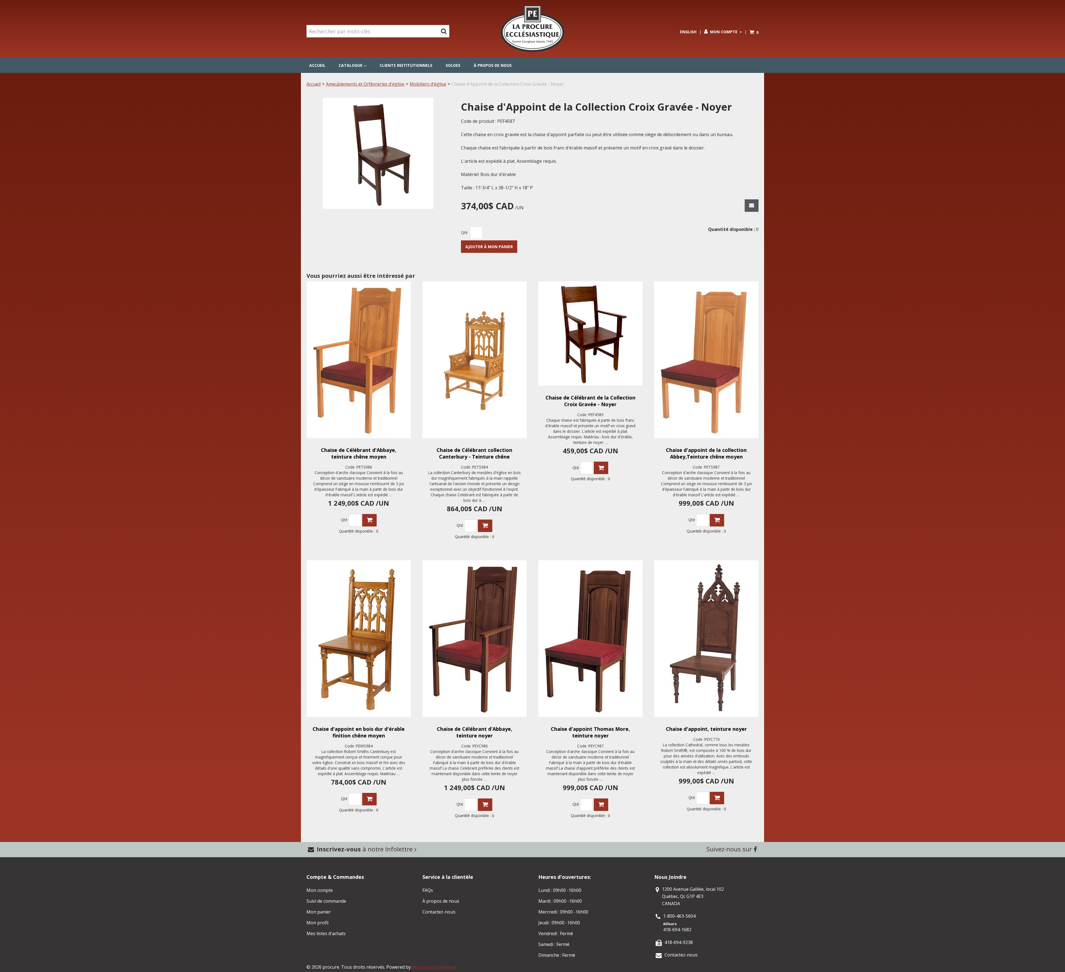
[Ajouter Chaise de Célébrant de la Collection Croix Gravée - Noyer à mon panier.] (601, 468)
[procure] (532, 29)
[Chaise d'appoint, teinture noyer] (706, 638)
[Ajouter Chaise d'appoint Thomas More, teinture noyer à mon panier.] (601, 804)
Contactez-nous (438, 912)
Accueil (317, 65)
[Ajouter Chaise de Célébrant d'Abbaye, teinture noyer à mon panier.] (485, 804)
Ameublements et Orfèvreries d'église (365, 84)
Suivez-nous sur (730, 849)
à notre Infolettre (365, 849)
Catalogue (350, 65)
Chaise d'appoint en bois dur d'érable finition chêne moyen (359, 732)
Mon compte (724, 31)
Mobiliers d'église (428, 84)
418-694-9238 (679, 942)
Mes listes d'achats (326, 933)
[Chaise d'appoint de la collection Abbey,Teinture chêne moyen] (706, 359)
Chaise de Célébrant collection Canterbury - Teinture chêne (474, 453)
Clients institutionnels (406, 65)
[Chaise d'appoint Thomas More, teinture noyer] (590, 638)
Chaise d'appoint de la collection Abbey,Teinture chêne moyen (706, 453)
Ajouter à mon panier (489, 246)
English (688, 31)
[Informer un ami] (752, 205)
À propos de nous (493, 65)
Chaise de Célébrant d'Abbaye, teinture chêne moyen (358, 453)
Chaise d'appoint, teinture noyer (706, 729)
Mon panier (318, 912)
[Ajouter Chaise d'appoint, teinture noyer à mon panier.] (717, 798)
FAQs (427, 890)
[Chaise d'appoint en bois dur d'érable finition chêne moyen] (358, 638)
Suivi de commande (326, 901)
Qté (464, 232)
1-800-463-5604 (679, 916)
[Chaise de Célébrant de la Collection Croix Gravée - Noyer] (590, 333)
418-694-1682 (677, 930)
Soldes (453, 65)
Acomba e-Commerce (435, 967)
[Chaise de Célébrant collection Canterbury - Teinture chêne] (474, 359)
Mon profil (317, 923)
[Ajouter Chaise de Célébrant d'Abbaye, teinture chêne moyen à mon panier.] (369, 520)
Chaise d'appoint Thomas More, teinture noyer (590, 732)
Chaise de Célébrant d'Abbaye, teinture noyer (474, 732)
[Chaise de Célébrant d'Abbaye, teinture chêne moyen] (358, 359)
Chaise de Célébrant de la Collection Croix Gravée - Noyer (590, 401)
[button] (754, 32)
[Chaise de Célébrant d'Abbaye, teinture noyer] (474, 638)
